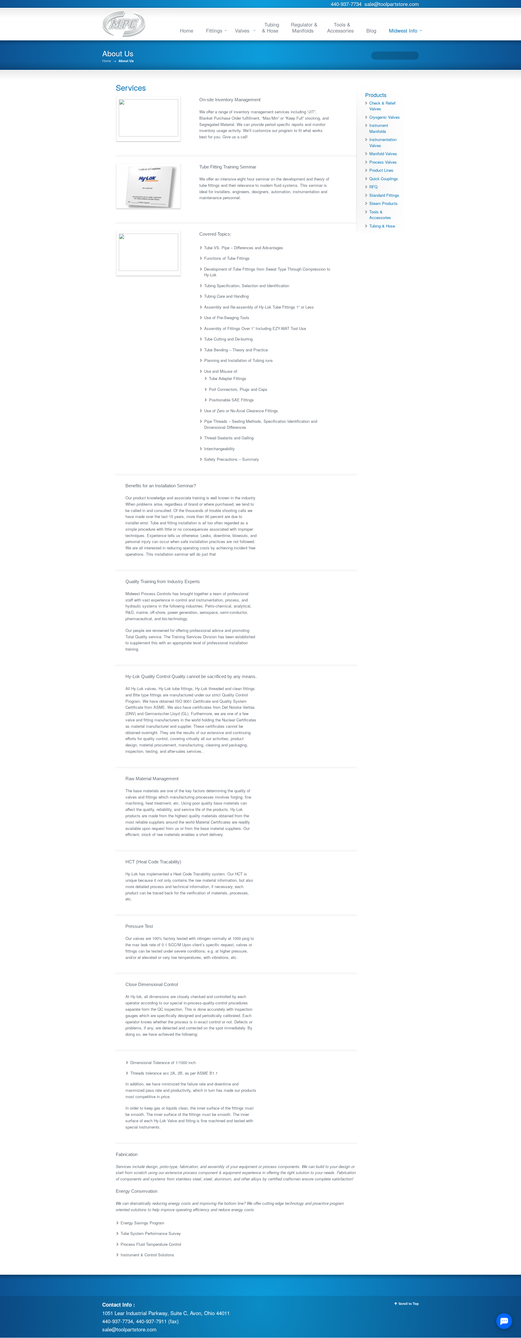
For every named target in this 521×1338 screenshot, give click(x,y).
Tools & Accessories (340, 27)
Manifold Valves (383, 153)
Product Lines (381, 170)
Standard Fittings (384, 195)
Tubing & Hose (270, 27)
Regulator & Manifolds (304, 27)
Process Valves (383, 162)
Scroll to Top (409, 1303)
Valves (243, 30)
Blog (371, 30)
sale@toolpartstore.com (392, 4)
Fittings (214, 30)
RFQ (373, 187)
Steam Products (383, 203)
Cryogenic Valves (384, 117)
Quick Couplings (383, 178)
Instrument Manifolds (378, 128)
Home (186, 30)
